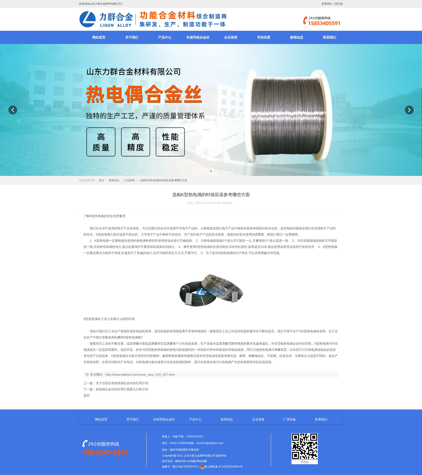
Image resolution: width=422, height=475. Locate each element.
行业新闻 (129, 180)
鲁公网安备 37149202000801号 (224, 466)
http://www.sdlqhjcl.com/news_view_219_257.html (140, 374)
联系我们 (327, 3)
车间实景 (263, 37)
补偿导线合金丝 (197, 37)
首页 (101, 180)
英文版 (339, 3)
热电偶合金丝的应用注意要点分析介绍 (122, 389)
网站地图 (201, 461)
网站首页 (99, 37)
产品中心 (164, 37)
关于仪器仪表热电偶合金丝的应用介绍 (122, 383)
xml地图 (191, 461)
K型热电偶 (97, 216)
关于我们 (131, 37)
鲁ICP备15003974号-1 (186, 466)
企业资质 (230, 37)
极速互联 (180, 461)
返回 (87, 395)
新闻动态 (296, 37)
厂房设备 (290, 419)
